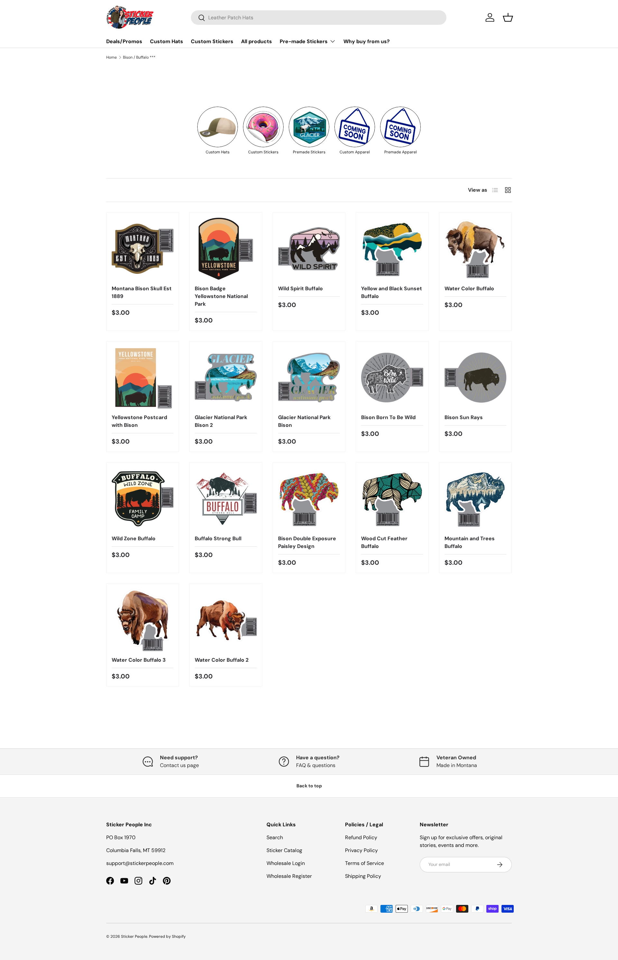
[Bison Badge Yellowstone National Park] (226, 249)
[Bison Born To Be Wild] (392, 377)
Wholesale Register (289, 876)
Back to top (309, 786)
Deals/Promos (124, 41)
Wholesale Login (286, 863)
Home (111, 57)
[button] (508, 17)
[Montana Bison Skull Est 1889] (142, 249)
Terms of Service (364, 863)
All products (256, 41)
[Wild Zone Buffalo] (142, 499)
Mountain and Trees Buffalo (470, 542)
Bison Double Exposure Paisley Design (307, 542)
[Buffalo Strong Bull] (226, 499)
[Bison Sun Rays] (475, 377)
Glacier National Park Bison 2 (221, 421)
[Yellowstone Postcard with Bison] (142, 377)
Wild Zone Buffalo (133, 538)
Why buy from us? (366, 41)
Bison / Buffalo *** (139, 57)
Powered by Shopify (167, 936)
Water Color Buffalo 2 (221, 660)
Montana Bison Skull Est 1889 (142, 292)
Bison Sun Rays (464, 417)
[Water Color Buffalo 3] (142, 620)
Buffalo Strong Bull (218, 538)
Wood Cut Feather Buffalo (384, 542)
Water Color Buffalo (469, 288)
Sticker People (134, 936)
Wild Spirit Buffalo (300, 288)
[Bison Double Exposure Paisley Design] (309, 499)
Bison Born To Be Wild (388, 417)
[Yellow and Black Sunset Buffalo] (392, 249)
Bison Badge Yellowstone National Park (221, 296)
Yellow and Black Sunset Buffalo (391, 292)
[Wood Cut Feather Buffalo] (392, 499)
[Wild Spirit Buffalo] (309, 249)
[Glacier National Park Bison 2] (226, 377)
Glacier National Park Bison (304, 421)
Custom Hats (166, 41)
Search (275, 837)
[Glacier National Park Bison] (309, 377)
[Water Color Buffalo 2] (226, 620)
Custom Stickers (212, 41)
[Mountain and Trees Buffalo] (475, 499)
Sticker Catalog (284, 850)
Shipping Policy (363, 876)
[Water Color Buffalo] (475, 249)
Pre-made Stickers (304, 41)
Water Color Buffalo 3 (139, 660)
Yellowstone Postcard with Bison (139, 421)
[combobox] (318, 17)
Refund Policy (361, 837)
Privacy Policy (361, 850)
